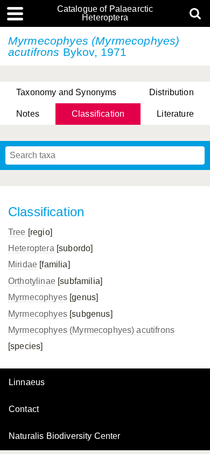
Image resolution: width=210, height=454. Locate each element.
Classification (98, 113)
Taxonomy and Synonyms (66, 92)
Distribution (171, 92)
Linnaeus (27, 382)
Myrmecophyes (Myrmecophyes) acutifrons (91, 330)
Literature (175, 113)
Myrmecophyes (37, 297)
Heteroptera (31, 248)
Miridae (22, 264)
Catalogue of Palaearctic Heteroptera (105, 13)
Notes (27, 113)
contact (24, 409)
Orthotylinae (31, 281)
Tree (17, 232)
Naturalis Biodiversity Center (65, 436)
